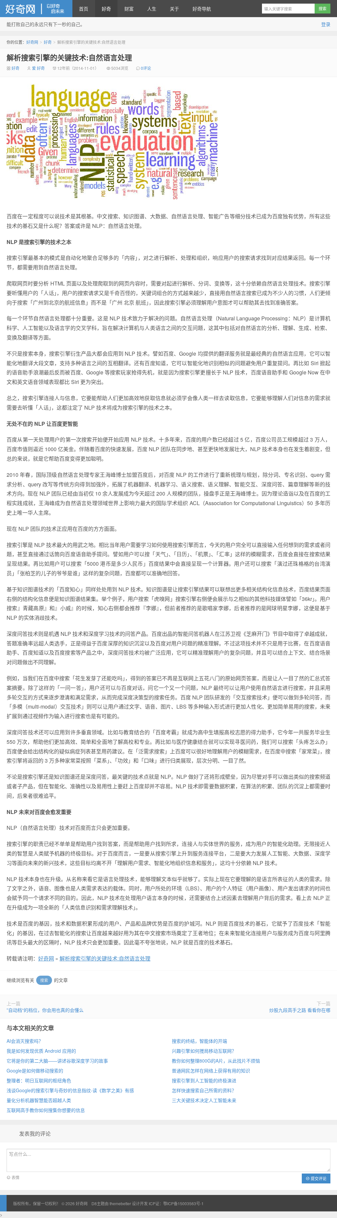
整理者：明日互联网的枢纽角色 (39, 1080)
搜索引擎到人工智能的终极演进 (204, 1080)
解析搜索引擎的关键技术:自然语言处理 (69, 57)
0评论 (146, 68)
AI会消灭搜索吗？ (25, 1041)
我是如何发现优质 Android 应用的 (41, 1050)
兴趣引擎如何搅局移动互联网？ (204, 1050)
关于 (174, 8)
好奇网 (36, 8)
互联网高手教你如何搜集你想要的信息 (46, 1110)
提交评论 (318, 1178)
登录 (325, 24)
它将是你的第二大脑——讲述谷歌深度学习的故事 (57, 1060)
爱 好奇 (38, 68)
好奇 (106, 8)
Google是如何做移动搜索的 (35, 1070)
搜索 (44, 980)
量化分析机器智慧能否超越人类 (39, 1100)
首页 (83, 8)
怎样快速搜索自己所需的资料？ (204, 1090)
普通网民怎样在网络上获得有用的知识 (211, 1070)
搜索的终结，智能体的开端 (199, 1041)
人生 (151, 8)
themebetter (120, 1203)
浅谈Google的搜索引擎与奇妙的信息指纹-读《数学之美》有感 (70, 1090)
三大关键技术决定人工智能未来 (204, 1100)
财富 (129, 8)
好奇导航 (202, 8)
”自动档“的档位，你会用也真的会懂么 (45, 1010)
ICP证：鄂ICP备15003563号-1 (176, 1203)
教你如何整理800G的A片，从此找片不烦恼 (216, 1060)
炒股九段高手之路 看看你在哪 (299, 1010)
